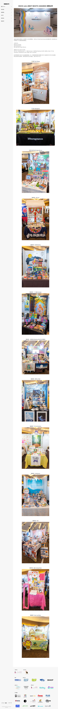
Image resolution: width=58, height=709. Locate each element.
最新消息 (2, 18)
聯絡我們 (2, 21)
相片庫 (2, 15)
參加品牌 (2, 9)
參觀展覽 (2, 12)
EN (9, 702)
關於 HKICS (3, 6)
